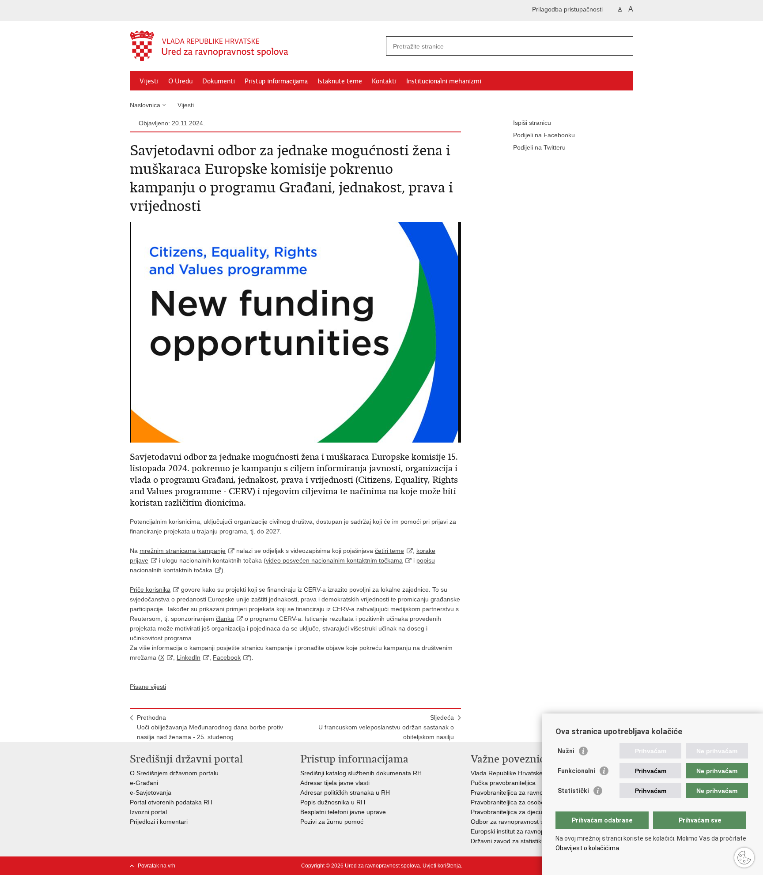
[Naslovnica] (256, 46)
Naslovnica (145, 105)
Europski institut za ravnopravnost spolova (530, 831)
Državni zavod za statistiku (508, 841)
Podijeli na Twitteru (539, 147)
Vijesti (149, 81)
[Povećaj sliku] (295, 331)
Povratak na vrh (156, 866)
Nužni (566, 751)
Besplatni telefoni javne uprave (343, 811)
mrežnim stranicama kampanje (183, 550)
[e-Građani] (167, 10)
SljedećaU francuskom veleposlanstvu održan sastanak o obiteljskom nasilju (386, 727)
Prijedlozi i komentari (159, 821)
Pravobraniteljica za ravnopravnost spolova (531, 792)
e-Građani (144, 782)
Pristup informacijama (276, 81)
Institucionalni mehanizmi (443, 81)
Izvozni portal (148, 811)
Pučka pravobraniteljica (503, 782)
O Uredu (180, 81)
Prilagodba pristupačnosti (567, 9)
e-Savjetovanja (150, 792)
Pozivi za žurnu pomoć (331, 821)
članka (225, 618)
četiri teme (389, 550)
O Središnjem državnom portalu (174, 773)
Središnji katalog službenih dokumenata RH (361, 773)
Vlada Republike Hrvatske (507, 773)
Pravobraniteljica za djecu (506, 811)
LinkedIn (188, 657)
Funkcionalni (576, 770)
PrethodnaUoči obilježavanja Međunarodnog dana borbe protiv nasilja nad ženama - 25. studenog (210, 727)
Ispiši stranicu (532, 122)
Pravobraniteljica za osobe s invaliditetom (528, 802)
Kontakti (384, 81)
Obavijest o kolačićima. (587, 848)
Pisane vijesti (148, 686)
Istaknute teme (339, 81)
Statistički (573, 790)
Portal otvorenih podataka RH (172, 802)
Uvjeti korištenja (442, 866)
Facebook (227, 657)
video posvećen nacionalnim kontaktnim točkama (334, 560)
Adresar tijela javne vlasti (335, 782)
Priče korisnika (150, 589)
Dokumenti (218, 81)
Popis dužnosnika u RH (332, 802)
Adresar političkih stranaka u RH (345, 792)
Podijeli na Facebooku (544, 135)
